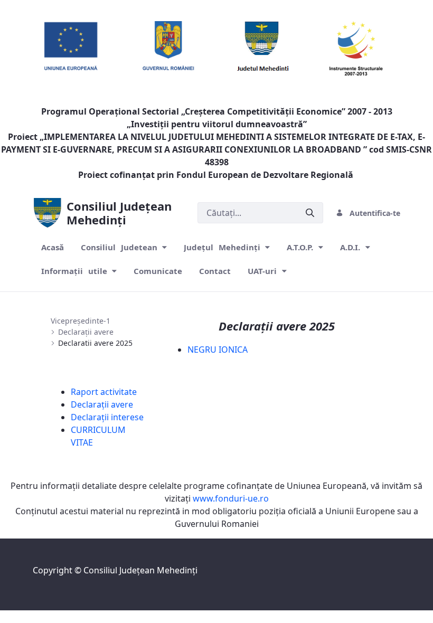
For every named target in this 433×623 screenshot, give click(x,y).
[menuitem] (52, 247)
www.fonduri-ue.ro (231, 498)
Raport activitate (104, 392)
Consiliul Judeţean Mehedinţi (140, 570)
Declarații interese (107, 417)
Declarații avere (102, 404)
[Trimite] (310, 213)
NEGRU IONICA (217, 349)
